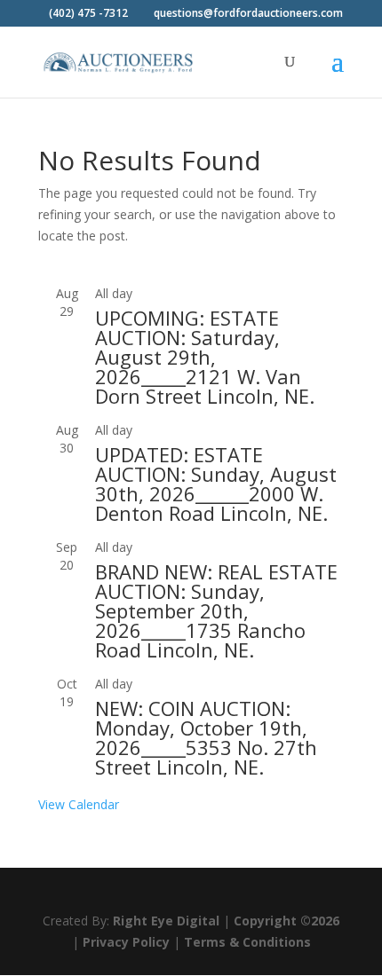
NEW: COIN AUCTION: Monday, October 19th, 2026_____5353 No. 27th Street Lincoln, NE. (206, 737)
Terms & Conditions (247, 941)
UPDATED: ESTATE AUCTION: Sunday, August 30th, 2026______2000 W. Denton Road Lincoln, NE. (216, 483)
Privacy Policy (126, 941)
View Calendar (78, 804)
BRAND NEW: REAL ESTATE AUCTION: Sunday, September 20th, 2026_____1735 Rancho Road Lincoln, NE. (216, 610)
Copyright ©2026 (286, 920)
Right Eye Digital (166, 920)
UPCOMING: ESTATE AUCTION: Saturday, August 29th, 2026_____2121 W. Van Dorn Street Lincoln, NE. (204, 356)
